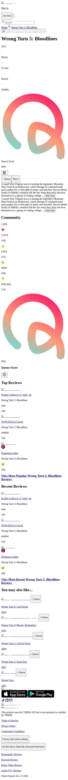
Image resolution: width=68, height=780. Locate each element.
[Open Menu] (13, 15)
